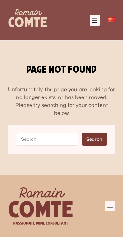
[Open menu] (95, 20)
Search (94, 139)
